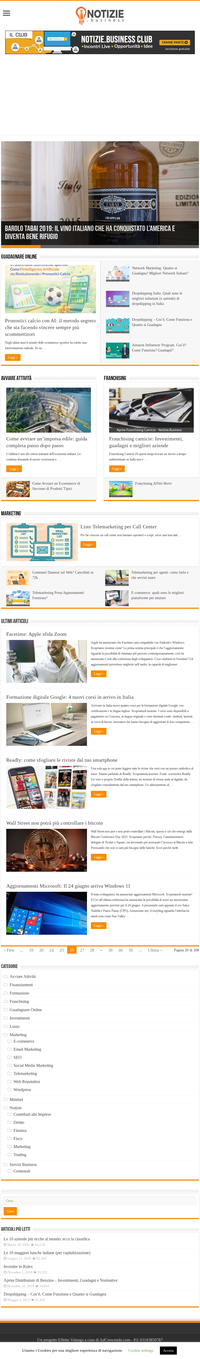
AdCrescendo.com (114, 1340)
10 (31, 950)
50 (131, 950)
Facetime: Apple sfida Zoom (36, 634)
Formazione (19, 993)
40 (120, 950)
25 (62, 950)
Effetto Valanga (71, 1340)
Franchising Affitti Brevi (153, 483)
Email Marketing (27, 1049)
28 (92, 950)
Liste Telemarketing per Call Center (118, 526)
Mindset (16, 1099)
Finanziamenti (21, 985)
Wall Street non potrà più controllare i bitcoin (54, 823)
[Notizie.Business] (100, 15)
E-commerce (24, 1041)
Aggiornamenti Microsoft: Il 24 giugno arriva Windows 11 (68, 886)
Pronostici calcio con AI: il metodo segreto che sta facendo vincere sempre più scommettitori (50, 327)
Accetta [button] (168, 1350)
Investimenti (20, 1018)
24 (51, 950)
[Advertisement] (100, 98)
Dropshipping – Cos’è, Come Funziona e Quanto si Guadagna (55, 1294)
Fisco (18, 1138)
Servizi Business (23, 1164)
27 (82, 950)
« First (9, 950)
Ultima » (155, 950)
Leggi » (12, 357)
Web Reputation (27, 1081)
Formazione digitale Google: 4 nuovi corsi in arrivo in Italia (70, 697)
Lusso (15, 1026)
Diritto (19, 1122)
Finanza (20, 1130)
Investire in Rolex (18, 1266)
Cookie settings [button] (140, 1350)
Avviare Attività (16, 379)
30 (110, 950)
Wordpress (22, 1089)
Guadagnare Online (19, 257)
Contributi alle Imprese (32, 1114)
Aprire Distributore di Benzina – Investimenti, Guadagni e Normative (60, 1280)
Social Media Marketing (33, 1065)
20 (41, 950)
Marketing (11, 514)
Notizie (16, 1108)
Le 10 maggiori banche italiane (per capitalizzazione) (47, 1253)
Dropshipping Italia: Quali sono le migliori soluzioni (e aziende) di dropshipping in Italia (157, 298)
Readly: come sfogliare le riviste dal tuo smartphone (61, 760)
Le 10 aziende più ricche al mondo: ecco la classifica (47, 1239)
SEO (18, 1057)
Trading (20, 1154)
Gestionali (22, 1171)
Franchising (115, 379)
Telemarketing (25, 1073)
